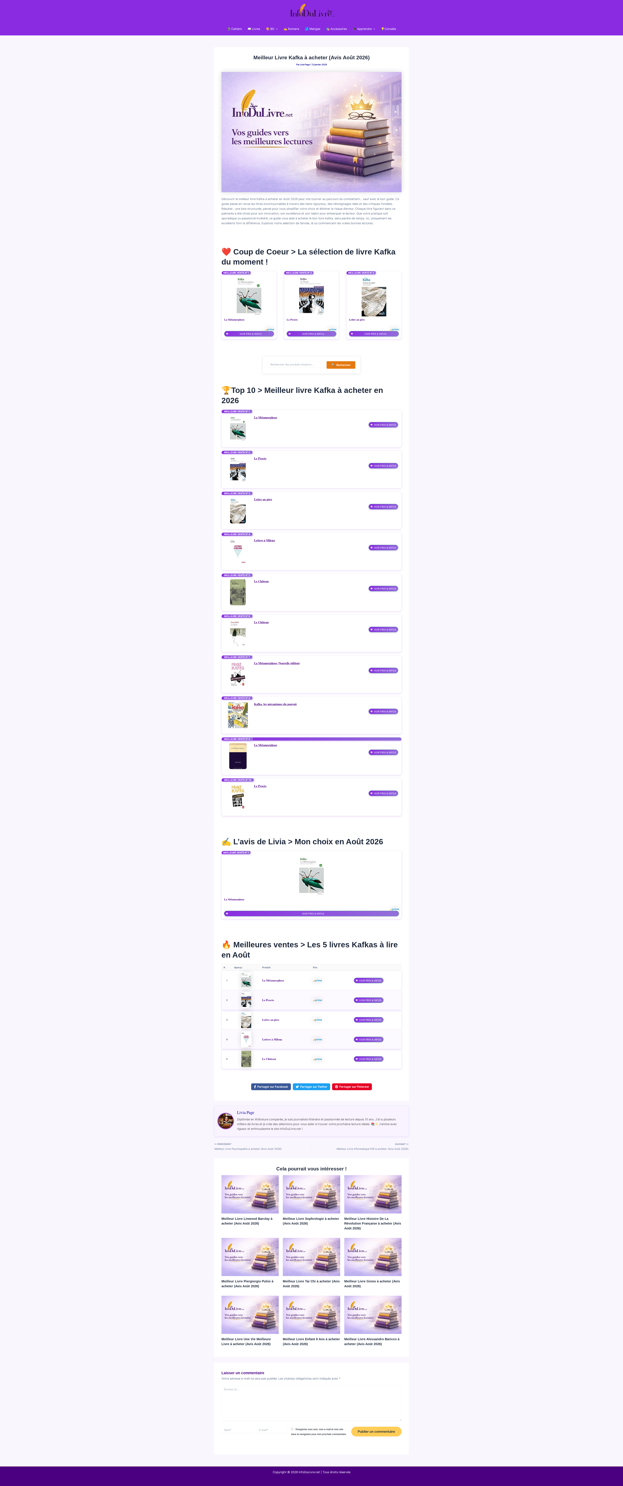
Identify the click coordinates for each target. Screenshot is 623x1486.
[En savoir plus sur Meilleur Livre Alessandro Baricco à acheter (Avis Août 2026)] (373, 1314)
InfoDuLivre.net (309, 1472)
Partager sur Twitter (313, 1086)
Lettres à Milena (264, 540)
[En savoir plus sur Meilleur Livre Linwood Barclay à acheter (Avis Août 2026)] (250, 1194)
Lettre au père (357, 319)
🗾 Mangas (312, 29)
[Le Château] (238, 592)
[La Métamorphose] (249, 296)
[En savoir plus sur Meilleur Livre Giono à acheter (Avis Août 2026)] (373, 1256)
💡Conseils (388, 29)
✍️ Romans (291, 29)
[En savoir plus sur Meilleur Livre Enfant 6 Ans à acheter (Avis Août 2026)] (311, 1314)
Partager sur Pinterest (354, 1086)
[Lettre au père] (374, 296)
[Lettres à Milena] (238, 551)
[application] (276, 29)
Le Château (261, 581)
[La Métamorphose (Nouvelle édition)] (238, 674)
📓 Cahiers (234, 29)
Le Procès (292, 319)
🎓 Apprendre (362, 29)
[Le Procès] (311, 296)
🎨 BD (270, 29)
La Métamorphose (234, 319)
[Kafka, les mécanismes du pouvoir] (238, 715)
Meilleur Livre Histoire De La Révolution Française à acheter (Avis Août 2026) (372, 1223)
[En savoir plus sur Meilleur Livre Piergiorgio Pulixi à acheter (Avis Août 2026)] (250, 1256)
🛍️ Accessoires (336, 29)
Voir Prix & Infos (251, 333)
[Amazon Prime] (269, 329)
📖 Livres (254, 29)
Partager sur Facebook (272, 1086)
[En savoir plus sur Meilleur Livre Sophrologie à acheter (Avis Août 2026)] (311, 1194)
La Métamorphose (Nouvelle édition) (277, 663)
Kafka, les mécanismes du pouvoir (275, 704)
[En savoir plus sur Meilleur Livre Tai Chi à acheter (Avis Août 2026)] (311, 1256)
